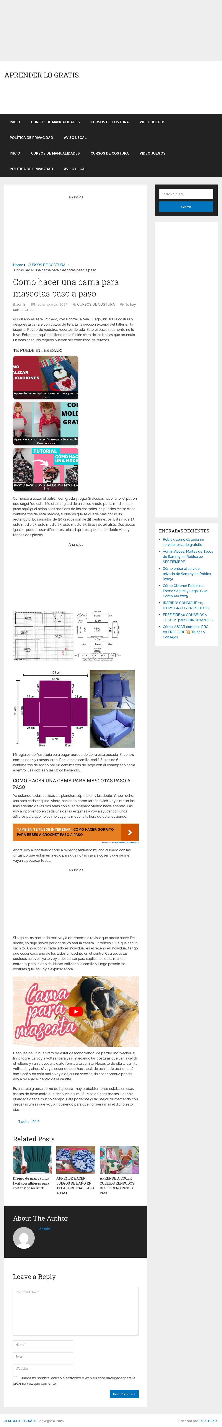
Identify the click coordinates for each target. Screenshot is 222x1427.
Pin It (35, 1121)
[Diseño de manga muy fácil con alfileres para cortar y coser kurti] (32, 1160)
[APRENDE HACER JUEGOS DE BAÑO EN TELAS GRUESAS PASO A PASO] (75, 1160)
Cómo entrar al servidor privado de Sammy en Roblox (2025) (187, 574)
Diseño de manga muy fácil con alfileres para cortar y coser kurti (31, 1183)
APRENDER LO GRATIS (41, 74)
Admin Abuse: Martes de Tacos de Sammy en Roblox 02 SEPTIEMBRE (188, 556)
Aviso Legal (75, 138)
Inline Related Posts (127, 842)
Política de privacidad (31, 138)
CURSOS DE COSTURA (110, 122)
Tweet (23, 1122)
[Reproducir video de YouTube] (76, 1011)
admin (21, 304)
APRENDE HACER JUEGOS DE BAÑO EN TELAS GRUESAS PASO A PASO (75, 1185)
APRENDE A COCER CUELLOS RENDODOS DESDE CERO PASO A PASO (117, 1185)
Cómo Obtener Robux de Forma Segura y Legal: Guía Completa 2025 (185, 591)
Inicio (15, 122)
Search (186, 207)
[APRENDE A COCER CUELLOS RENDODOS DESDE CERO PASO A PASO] (119, 1160)
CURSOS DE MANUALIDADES (55, 122)
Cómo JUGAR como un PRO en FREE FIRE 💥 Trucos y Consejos (186, 632)
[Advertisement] (111, 30)
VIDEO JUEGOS (152, 122)
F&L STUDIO (208, 1421)
